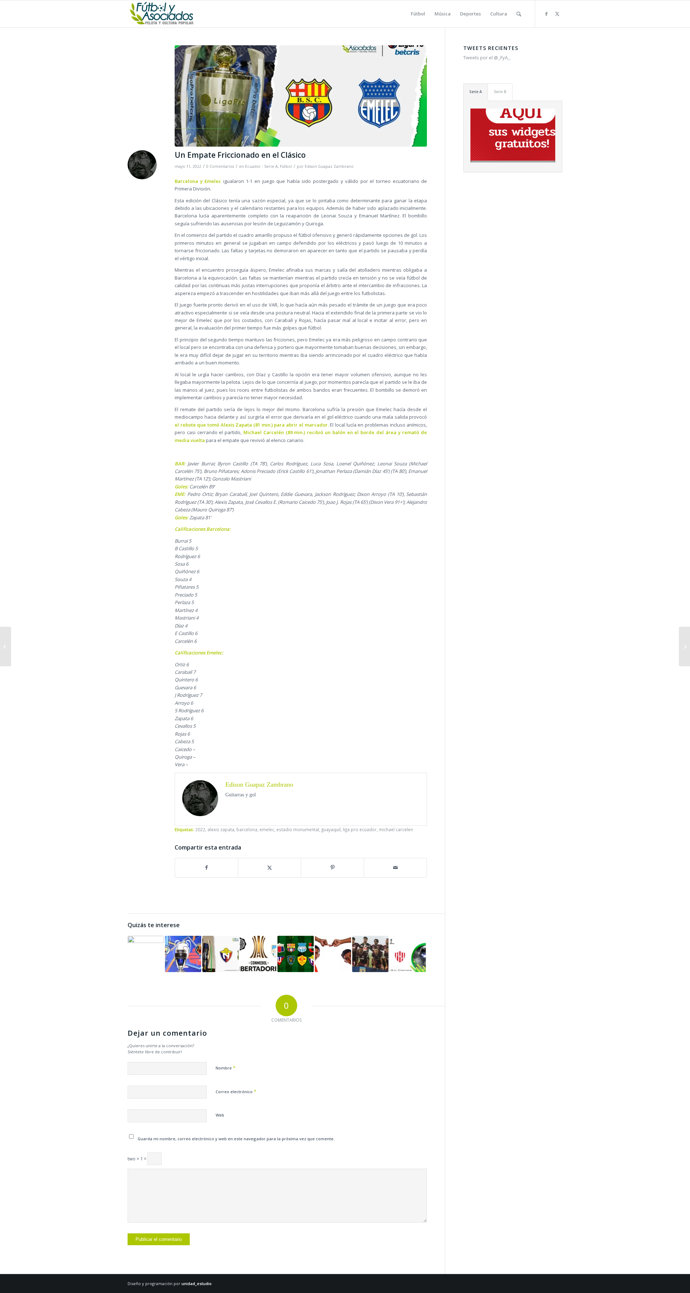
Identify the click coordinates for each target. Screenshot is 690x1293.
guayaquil (331, 829)
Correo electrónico (236, 1091)
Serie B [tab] (500, 91)
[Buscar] (519, 13)
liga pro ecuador (360, 829)
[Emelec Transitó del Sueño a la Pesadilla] (408, 954)
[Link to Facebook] (546, 13)
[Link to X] (557, 13)
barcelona (246, 829)
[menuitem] (418, 13)
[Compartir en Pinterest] (332, 867)
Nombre (225, 1067)
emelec (266, 829)
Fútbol (286, 166)
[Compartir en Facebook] (206, 867)
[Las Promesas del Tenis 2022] (684, 646)
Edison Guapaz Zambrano (329, 166)
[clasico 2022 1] (301, 96)
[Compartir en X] (269, 867)
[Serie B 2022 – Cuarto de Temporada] (5, 646)
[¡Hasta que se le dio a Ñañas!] (146, 954)
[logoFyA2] (162, 13)
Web (220, 1115)
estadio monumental (297, 829)
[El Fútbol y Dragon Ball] (333, 954)
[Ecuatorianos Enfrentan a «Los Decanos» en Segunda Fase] (258, 954)
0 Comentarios (220, 166)
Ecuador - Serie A (261, 166)
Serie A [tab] (475, 91)
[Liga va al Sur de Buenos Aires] (370, 954)
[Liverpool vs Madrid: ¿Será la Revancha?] (183, 954)
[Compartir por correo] (395, 867)
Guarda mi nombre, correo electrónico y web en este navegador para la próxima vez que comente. (236, 1138)
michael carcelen (396, 829)
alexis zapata (220, 829)
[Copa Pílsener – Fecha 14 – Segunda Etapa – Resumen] (295, 954)
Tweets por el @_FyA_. (487, 57)
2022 (200, 829)
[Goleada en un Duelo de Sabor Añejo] (220, 954)
